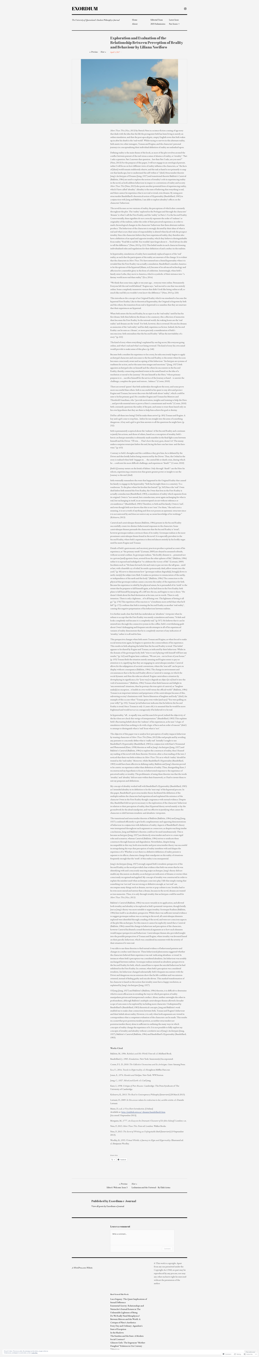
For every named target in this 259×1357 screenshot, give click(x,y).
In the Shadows (117, 1332)
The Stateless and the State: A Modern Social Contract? (127, 1337)
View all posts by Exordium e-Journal (107, 1206)
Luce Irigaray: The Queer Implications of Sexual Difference (128, 1301)
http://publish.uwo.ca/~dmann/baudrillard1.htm (143, 1112)
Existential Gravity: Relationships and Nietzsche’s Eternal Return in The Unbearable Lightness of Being (127, 1309)
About (135, 23)
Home (134, 19)
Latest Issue (174, 19)
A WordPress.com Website (82, 1267)
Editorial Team (157, 19)
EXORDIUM (85, 8)
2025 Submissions (158, 23)
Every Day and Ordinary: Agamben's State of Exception (126, 1327)
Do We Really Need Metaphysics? (125, 1315)
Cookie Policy (34, 1353)
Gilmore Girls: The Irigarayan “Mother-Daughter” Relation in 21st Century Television (127, 1346)
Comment (167, 1249)
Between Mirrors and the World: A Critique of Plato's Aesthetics (125, 1321)
